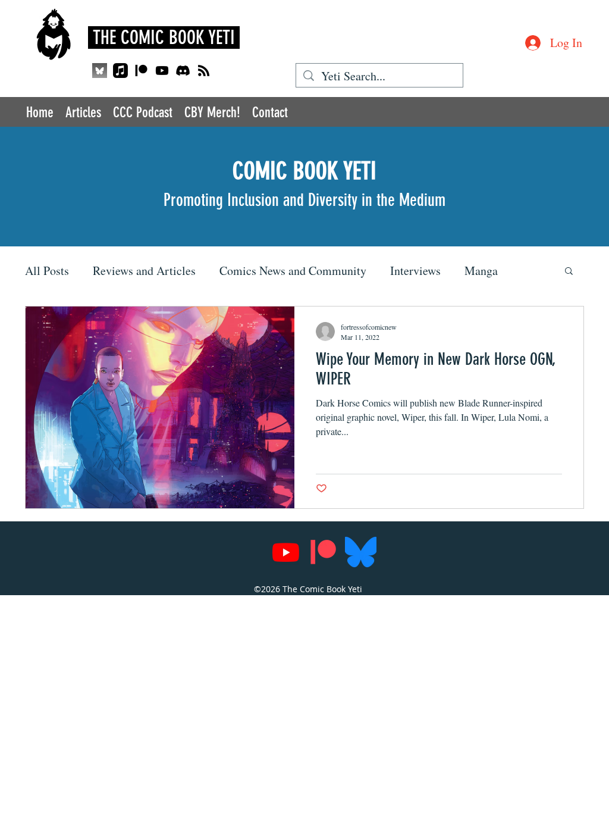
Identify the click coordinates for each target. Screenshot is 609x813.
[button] (569, 271)
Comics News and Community (292, 270)
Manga (481, 270)
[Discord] (182, 70)
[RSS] (203, 70)
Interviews (415, 270)
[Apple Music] (120, 70)
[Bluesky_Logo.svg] (360, 552)
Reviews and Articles (144, 270)
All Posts (47, 270)
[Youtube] (162, 70)
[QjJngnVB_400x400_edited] (99, 70)
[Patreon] (141, 70)
